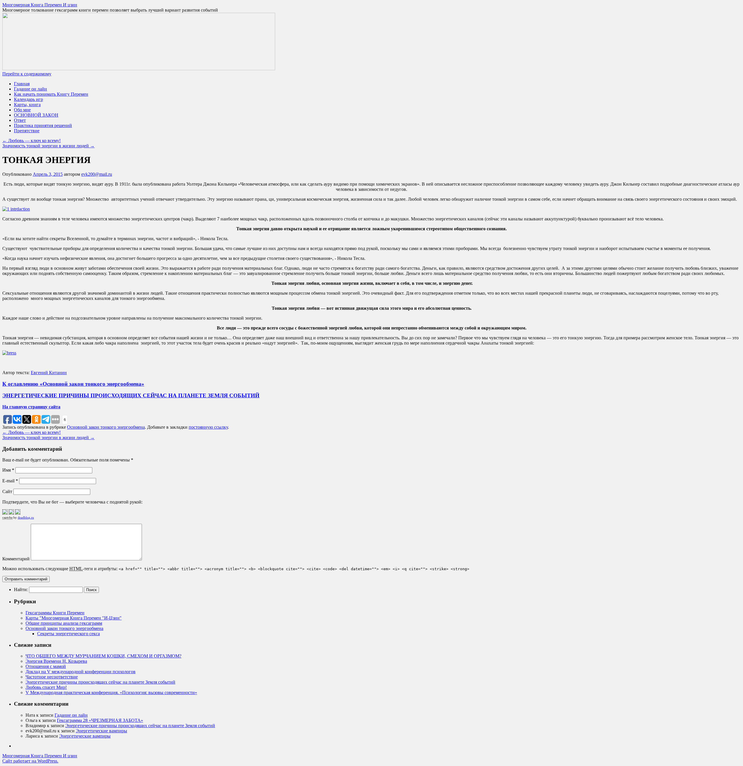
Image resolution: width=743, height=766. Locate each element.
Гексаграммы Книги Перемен (55, 612)
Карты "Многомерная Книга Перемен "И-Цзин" (74, 617)
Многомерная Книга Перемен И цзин (39, 4)
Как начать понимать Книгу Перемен (51, 94)
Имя (8, 470)
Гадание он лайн (30, 88)
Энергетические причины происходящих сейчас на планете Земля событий (100, 682)
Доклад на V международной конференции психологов (81, 671)
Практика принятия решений (43, 125)
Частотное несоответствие (52, 676)
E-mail (10, 480)
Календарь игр (28, 99)
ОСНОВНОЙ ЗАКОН (36, 115)
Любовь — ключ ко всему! (31, 140)
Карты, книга (27, 104)
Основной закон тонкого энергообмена (106, 427)
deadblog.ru (26, 517)
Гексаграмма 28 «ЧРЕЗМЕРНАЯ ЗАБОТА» (100, 720)
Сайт (7, 491)
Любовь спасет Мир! (46, 687)
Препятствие (26, 130)
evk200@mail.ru (96, 174)
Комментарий (16, 558)
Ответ (20, 120)
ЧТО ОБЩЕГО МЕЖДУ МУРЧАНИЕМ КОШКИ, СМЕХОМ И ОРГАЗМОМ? (103, 655)
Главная (22, 83)
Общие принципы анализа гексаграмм (64, 623)
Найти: (21, 589)
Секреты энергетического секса (68, 633)
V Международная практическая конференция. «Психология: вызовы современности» (111, 692)
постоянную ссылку (208, 427)
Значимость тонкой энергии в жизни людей (48, 145)
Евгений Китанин (49, 372)
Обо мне (22, 109)
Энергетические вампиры (101, 730)
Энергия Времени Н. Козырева (56, 661)
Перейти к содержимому (26, 73)
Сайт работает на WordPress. (30, 760)
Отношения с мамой (46, 666)
